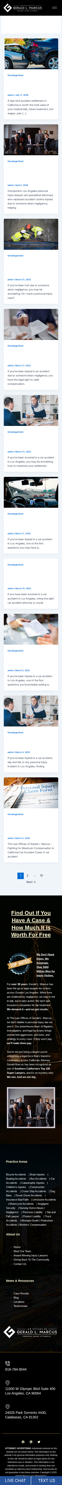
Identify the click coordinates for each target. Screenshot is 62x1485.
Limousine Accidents (44, 1199)
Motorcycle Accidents (21, 1203)
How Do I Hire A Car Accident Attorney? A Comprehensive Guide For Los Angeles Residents (30, 577)
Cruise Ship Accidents (33, 1191)
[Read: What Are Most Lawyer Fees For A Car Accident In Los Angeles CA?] (31, 629)
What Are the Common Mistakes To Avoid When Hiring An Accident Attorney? (30, 743)
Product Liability (32, 1216)
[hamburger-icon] (54, 7)
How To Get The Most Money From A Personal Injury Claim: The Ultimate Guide (30, 356)
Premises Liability (33, 1212)
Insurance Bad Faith (17, 1199)
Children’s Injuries (16, 1187)
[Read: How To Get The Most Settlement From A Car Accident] (31, 410)
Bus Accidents (38, 1178)
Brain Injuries (37, 1174)
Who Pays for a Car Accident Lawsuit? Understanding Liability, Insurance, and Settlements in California (29, 826)
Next (31, 882)
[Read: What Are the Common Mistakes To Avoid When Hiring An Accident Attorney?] (31, 710)
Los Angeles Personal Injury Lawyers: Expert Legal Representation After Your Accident (29, 173)
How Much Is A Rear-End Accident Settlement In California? (27, 85)
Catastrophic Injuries (32, 1183)
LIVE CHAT (15, 1480)
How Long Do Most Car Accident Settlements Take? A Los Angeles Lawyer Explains (31, 524)
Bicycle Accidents (16, 1174)
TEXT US (46, 1480)
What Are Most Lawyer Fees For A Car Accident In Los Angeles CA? (29, 661)
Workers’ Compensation (32, 1224)
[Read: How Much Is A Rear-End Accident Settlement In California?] (31, 53)
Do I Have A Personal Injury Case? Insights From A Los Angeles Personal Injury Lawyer (28, 268)
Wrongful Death (30, 1220)
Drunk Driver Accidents (29, 1195)
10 (41, 875)
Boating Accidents (16, 1178)
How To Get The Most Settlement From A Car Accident (25, 442)
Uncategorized (15, 75)
